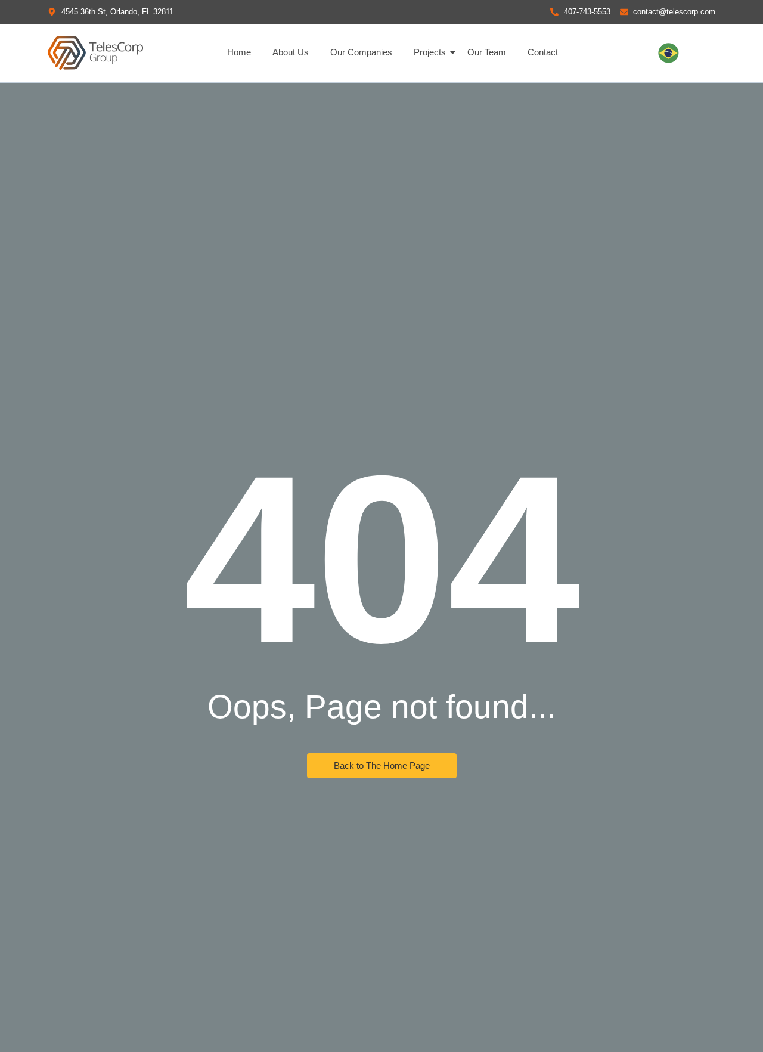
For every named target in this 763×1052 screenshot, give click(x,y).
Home (239, 52)
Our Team (486, 52)
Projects (430, 52)
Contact (543, 52)
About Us (290, 52)
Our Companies (361, 52)
